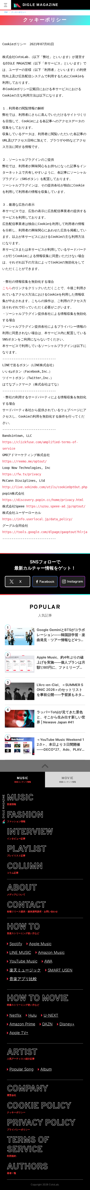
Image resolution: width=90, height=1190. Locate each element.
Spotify (15, 943)
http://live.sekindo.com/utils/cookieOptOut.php (44, 487)
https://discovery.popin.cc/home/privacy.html (43, 500)
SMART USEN (60, 970)
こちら (7, 288)
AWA (48, 961)
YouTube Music (23, 961)
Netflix (15, 1015)
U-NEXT (51, 1015)
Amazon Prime (22, 1024)
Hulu (32, 1015)
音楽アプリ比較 (23, 979)
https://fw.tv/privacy (21, 474)
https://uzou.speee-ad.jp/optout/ (55, 506)
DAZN (47, 1024)
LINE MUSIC (20, 952)
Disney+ (67, 1024)
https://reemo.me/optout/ (24, 461)
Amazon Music (51, 952)
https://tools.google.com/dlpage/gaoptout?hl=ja (44, 532)
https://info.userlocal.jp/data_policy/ (37, 519)
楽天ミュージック (25, 970)
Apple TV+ (18, 1032)
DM (5, 12)
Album (45, 1069)
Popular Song (21, 1069)
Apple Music (40, 943)
